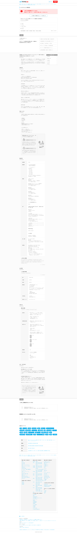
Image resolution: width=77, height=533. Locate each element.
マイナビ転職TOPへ (22, 516)
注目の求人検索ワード (29, 434)
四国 (33, 485)
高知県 (36, 486)
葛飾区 (35, 443)
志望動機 (35, 519)
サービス (45, 468)
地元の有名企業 (22, 430)
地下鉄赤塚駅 (36, 445)
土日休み (45, 490)
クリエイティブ (24, 470)
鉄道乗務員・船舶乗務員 (45, 432)
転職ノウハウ (37, 520)
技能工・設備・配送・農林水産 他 (26, 477)
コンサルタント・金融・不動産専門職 (26, 469)
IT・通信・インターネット (47, 461)
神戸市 (43, 480)
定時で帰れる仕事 (22, 434)
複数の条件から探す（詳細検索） (48, 485)
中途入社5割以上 (42, 450)
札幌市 (36, 461)
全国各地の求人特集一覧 (47, 486)
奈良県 (39, 479)
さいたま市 (37, 469)
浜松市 (39, 477)
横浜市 (36, 470)
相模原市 (41, 470)
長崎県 (41, 487)
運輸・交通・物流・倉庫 (47, 477)
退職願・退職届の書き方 (22, 520)
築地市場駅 (32, 445)
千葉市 (40, 469)
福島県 (41, 463)
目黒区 (37, 443)
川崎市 (39, 470)
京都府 (39, 478)
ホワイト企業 (25, 428)
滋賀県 (36, 478)
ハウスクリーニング (31, 432)
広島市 (39, 484)
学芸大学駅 (39, 445)
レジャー (45, 469)
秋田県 (36, 463)
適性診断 (38, 519)
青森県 (36, 462)
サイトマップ (29, 529)
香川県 (39, 485)
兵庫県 (36, 479)
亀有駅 (42, 445)
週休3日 (39, 428)
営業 (22, 461)
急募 (33, 495)
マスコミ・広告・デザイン (47, 472)
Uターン (41, 519)
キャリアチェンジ (34, 430)
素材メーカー (45, 463)
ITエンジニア (23, 472)
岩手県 (39, 462)
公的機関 (45, 479)
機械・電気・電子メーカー (47, 462)
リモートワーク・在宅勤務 (40, 434)
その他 (45, 480)
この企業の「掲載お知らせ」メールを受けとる (38, 15)
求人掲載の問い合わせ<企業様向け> (40, 529)
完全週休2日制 (34, 501)
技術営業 (21, 432)
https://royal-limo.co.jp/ (32, 299)
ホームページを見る (32, 353)
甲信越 (34, 471)
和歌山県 (41, 479)
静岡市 (36, 477)
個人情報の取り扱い (25, 529)
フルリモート (54, 430)
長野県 (41, 471)
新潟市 (36, 472)
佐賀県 (39, 487)
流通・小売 (45, 470)
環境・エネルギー (46, 478)
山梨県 (39, 471)
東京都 (29, 443)
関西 (33, 478)
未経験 (51, 434)
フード (45, 471)
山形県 (39, 463)
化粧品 (51, 432)
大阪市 (39, 480)
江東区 (33, 443)
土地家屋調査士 (40, 430)
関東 (44, 430)
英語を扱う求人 (27, 527)
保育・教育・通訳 (24, 468)
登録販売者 (25, 432)
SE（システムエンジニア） (50, 428)
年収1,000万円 (34, 428)
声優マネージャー (38, 432)
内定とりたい (43, 428)
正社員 (35, 434)
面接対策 (34, 520)
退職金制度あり (35, 502)
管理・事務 (23, 463)
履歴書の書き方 (21, 519)
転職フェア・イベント (42, 520)
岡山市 (36, 484)
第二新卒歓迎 (30, 450)
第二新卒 (47, 434)
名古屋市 (41, 477)
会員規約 (21, 529)
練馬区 (31, 443)
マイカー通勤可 (35, 504)
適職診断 (29, 520)
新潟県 (36, 471)
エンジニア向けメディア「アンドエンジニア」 (51, 520)
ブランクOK (33, 450)
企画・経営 (23, 462)
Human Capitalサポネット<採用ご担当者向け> (50, 529)
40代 (20, 428)
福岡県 (36, 487)
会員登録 (55, 1)
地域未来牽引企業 (28, 430)
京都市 (36, 480)
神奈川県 (37, 468)
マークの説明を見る (43, 264)
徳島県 (36, 485)
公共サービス (23, 478)
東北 (33, 462)
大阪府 (41, 478)
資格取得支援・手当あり (47, 450)
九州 (33, 487)
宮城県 (41, 462)
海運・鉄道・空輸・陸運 (31, 448)
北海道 (34, 461)
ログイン (51, 1)
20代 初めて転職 (49, 430)
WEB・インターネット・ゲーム (25, 471)
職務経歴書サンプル (26, 519)
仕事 (31, 520)
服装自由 (34, 503)
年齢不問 (29, 428)
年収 (26, 520)
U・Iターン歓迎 (37, 450)
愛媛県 (41, 485)
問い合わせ (33, 529)
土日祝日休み (55, 434)
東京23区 (42, 469)
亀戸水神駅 (29, 445)
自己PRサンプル (31, 519)
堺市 (40, 480)
